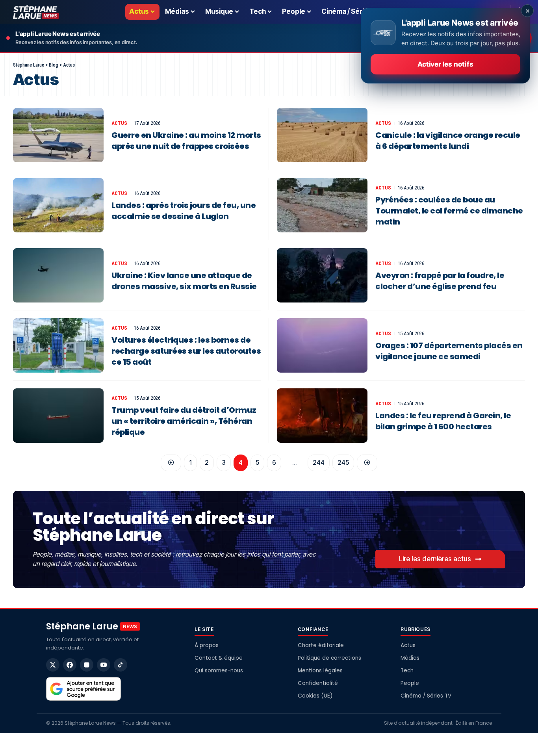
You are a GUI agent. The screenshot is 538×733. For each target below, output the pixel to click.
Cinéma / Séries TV (426, 696)
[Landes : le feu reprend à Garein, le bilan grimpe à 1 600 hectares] (322, 415)
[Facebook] (69, 665)
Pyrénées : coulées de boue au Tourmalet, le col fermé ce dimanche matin (449, 210)
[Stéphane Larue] (36, 12)
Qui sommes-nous (219, 670)
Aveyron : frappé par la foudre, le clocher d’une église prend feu (439, 281)
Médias (410, 658)
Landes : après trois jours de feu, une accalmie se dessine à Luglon (183, 211)
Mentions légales (320, 670)
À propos (207, 645)
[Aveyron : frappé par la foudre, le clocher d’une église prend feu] (322, 275)
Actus (119, 123)
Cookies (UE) (315, 696)
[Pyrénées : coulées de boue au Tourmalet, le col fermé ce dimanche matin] (322, 205)
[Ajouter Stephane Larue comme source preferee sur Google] (83, 689)
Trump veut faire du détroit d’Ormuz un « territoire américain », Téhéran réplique (183, 421)
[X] (52, 665)
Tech (407, 670)
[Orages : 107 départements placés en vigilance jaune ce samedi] (322, 345)
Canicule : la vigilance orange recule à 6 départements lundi (447, 141)
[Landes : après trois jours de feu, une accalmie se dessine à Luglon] (58, 205)
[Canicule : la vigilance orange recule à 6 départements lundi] (322, 135)
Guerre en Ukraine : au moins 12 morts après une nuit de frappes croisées (186, 141)
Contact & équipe (219, 658)
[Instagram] (86, 665)
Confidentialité (318, 683)
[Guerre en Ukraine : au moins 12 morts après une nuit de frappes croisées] (58, 135)
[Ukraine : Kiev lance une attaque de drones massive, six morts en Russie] (58, 275)
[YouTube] (103, 665)
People (410, 683)
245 (343, 462)
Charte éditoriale (321, 645)
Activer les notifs (445, 64)
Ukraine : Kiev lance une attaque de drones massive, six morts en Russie (184, 281)
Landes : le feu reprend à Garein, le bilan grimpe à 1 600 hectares (443, 421)
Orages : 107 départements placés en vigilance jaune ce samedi (449, 351)
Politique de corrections (329, 658)
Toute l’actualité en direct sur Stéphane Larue (153, 527)
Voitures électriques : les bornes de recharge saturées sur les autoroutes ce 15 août (186, 350)
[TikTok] (120, 665)
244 (319, 462)
